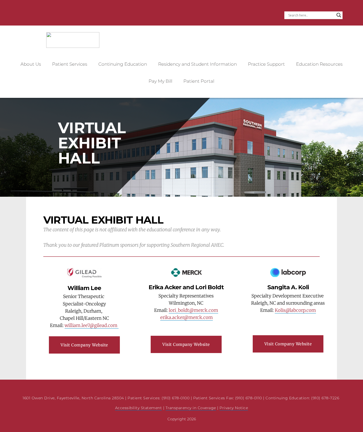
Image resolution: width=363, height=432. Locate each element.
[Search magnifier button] (339, 15)
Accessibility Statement (138, 407)
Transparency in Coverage (191, 407)
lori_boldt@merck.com (193, 310)
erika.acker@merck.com (186, 317)
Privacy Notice (234, 407)
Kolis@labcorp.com (295, 310)
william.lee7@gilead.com (92, 325)
